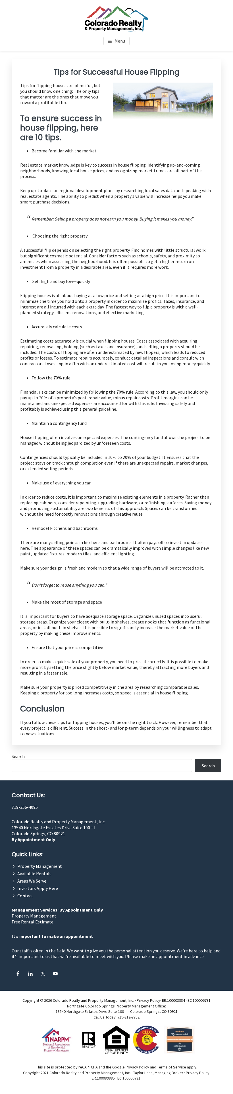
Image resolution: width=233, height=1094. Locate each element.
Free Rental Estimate (32, 922)
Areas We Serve (31, 881)
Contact (25, 895)
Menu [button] (120, 41)
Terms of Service (171, 1067)
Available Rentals (34, 873)
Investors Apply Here (37, 888)
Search (18, 756)
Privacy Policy (148, 1000)
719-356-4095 (25, 807)
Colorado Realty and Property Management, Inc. (58, 821)
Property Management (39, 866)
